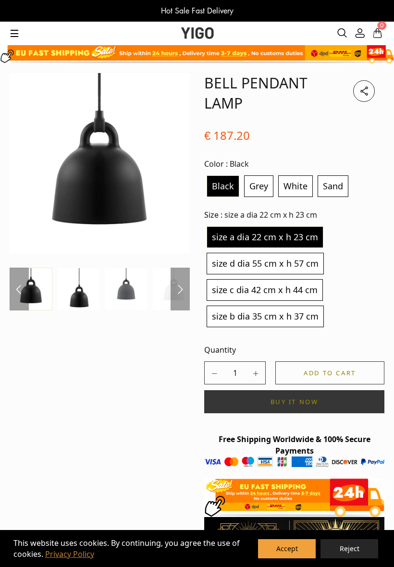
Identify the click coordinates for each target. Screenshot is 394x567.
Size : (260, 215)
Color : (226, 164)
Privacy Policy (69, 554)
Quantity (220, 350)
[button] (214, 373)
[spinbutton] (235, 372)
